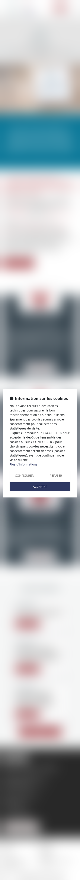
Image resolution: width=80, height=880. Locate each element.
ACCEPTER (40, 487)
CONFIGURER (24, 475)
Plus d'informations (23, 464)
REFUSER (55, 475)
